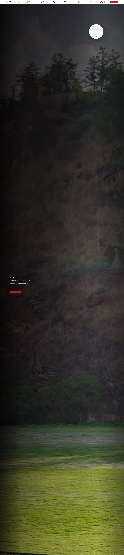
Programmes (42, 1)
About (28, 1)
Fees (78, 1)
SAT (42, 2)
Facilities (66, 1)
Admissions (103, 1)
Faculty (54, 1)
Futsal (90, 2)
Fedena (90, 1)
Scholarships (28, 2)
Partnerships (102, 2)
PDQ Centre (78, 2)
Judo (54, 2)
